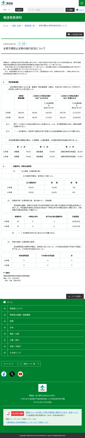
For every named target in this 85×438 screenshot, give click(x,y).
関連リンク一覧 (29, 363)
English (19, 9)
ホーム (5, 25)
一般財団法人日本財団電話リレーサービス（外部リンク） (27, 422)
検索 (71, 9)
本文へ (5, 10)
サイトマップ (8, 363)
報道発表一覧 (30, 25)
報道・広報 (16, 25)
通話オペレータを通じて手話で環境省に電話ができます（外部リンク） (52, 412)
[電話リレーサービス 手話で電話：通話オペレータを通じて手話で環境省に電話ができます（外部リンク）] (15, 413)
